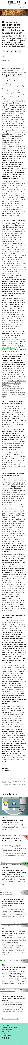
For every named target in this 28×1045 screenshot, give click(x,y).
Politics (4, 817)
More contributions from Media (10, 1018)
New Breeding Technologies (10, 838)
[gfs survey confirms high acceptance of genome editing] (14, 806)
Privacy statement (6, 1035)
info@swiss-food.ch (7, 1029)
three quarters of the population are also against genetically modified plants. (13, 521)
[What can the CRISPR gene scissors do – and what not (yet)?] (14, 961)
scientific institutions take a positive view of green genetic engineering (14, 382)
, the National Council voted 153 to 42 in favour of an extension (13, 712)
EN (25, 7)
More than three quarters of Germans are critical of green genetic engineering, (13, 511)
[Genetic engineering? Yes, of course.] (14, 835)
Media (3, 19)
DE (21, 7)
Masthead (4, 1033)
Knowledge (5, 867)
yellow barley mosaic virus (10, 207)
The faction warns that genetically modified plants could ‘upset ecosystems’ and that (13, 337)
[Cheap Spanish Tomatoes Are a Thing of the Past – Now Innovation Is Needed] (14, 990)
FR (23, 7)
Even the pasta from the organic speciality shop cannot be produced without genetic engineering (14, 872)
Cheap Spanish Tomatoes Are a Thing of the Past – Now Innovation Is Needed (13, 998)
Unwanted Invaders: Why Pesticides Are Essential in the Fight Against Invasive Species (13, 933)
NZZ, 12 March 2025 (7, 770)
